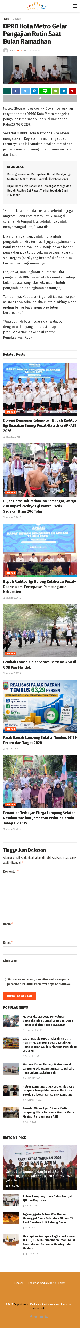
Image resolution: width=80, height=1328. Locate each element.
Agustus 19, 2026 (13, 673)
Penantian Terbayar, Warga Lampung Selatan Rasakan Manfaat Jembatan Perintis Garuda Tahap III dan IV (39, 818)
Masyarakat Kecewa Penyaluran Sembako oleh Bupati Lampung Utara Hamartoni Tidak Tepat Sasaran (48, 1020)
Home (6, 18)
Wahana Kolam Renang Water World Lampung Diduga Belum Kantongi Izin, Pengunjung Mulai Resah (48, 1068)
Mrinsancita (39, 1308)
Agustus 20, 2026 (13, 748)
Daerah (17, 18)
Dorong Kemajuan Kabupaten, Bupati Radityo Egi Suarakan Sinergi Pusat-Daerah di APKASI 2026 (40, 425)
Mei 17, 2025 (30, 1122)
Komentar (11, 871)
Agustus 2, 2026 (12, 437)
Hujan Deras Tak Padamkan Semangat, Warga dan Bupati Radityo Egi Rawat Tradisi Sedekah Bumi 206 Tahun (39, 190)
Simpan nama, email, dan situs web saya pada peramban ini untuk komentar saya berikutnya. (39, 982)
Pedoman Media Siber (41, 1282)
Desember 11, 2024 (33, 1078)
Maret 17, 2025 (31, 1227)
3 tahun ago (35, 50)
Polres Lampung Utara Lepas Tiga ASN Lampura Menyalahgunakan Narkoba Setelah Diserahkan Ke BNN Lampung (48, 1090)
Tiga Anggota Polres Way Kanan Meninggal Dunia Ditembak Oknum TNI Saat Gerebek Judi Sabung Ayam (48, 1218)
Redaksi (18, 1282)
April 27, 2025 (31, 1253)
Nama (8, 924)
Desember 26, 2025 (33, 1030)
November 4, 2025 (33, 1100)
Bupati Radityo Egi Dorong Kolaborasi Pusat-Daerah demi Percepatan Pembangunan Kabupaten (39, 586)
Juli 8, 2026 (13, 1186)
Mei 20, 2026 (30, 1206)
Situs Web (10, 961)
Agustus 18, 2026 (13, 517)
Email (8, 942)
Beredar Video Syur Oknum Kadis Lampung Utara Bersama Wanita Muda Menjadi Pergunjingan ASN (48, 1112)
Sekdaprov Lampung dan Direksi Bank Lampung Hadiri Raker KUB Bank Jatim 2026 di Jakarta (39, 1176)
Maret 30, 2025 (31, 1056)
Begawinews (21, 1304)
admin (18, 50)
